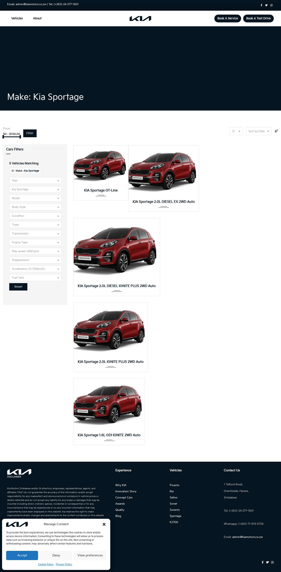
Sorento (175, 510)
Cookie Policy (46, 564)
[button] (104, 524)
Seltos (173, 497)
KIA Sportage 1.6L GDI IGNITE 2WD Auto (109, 435)
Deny (56, 555)
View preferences (90, 555)
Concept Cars (123, 497)
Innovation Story (125, 491)
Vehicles (17, 18)
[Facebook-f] (261, 5)
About (37, 18)
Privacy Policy (64, 564)
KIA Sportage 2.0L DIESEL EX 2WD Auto (164, 202)
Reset (18, 286)
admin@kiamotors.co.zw (31, 4)
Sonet (173, 503)
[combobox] (236, 131)
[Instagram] (271, 5)
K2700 (174, 522)
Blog (118, 516)
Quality (119, 510)
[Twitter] (266, 5)
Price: (6, 128)
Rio (172, 491)
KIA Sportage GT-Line (101, 191)
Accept (22, 555)
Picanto (174, 485)
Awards (120, 503)
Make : (27, 170)
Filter (30, 133)
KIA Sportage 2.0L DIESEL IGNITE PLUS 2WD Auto (117, 286)
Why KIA (120, 485)
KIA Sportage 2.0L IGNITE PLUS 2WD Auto (111, 362)
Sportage (175, 516)
